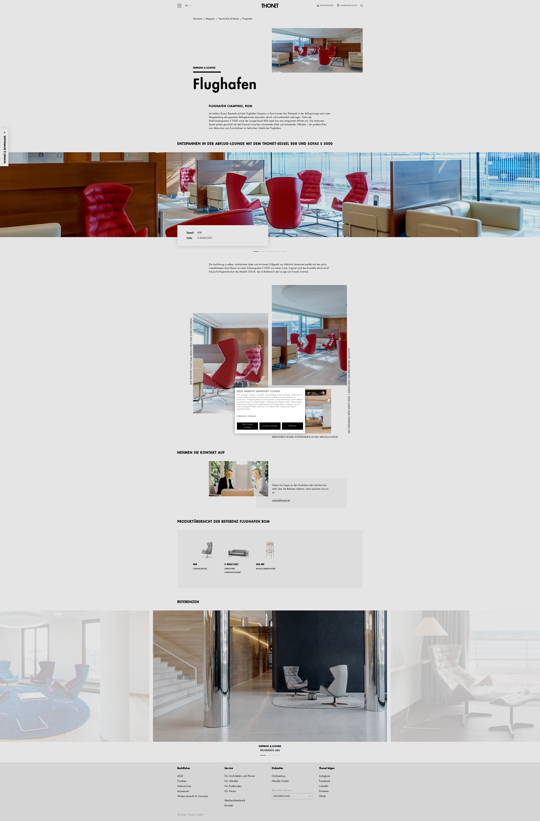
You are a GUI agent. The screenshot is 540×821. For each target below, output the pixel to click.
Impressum (252, 416)
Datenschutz (241, 416)
